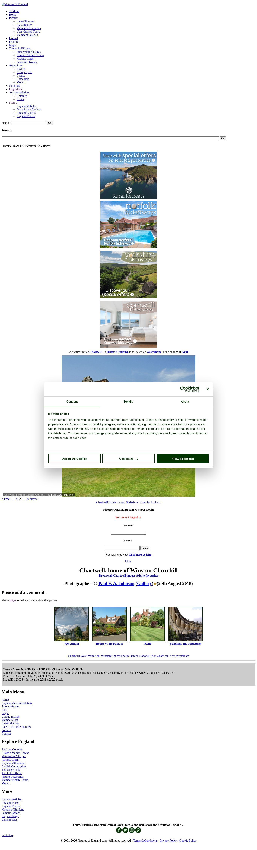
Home (12, 14)
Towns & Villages (19, 48)
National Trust (147, 655)
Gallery (144, 583)
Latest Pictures (25, 21)
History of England (13, 809)
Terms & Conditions (145, 840)
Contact (6, 733)
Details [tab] (128, 401)
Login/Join (15, 89)
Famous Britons (11, 812)
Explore (13, 41)
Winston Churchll (111, 655)
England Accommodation (17, 703)
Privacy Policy (168, 840)
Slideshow (132, 502)
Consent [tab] (72, 401)
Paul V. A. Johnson (61, 494)
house (126, 655)
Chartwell (74, 655)
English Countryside (14, 766)
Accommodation (19, 92)
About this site (10, 706)
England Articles (26, 106)
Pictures (13, 18)
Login (5, 713)
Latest (121, 502)
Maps (12, 45)
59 (27, 499)
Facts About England (29, 109)
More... (21, 82)
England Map (10, 819)
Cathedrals (23, 79)
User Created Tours (28, 31)
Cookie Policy (187, 840)
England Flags (10, 816)
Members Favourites (29, 28)
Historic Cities (25, 58)
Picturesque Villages (29, 51)
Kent (97, 655)
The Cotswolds (11, 769)
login (13, 600)
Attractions (15, 65)
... (13, 499)
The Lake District (12, 773)
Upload (13, 38)
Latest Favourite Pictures (16, 726)
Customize (126, 458)
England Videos (26, 112)
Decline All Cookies (74, 458)
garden (134, 655)
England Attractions (13, 763)
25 (16, 499)
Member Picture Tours (15, 780)
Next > (34, 499)
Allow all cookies (183, 458)
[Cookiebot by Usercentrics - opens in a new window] (183, 389)
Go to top (7, 835)
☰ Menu (14, 11)
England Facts (10, 802)
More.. (13, 102)
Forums (6, 730)
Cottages (22, 95)
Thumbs (145, 502)
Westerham (87, 655)
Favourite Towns (27, 62)
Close (128, 561)
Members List (10, 720)
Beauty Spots (24, 72)
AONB (21, 68)
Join (4, 709)
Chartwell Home (106, 502)
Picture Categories (12, 776)
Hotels (20, 99)
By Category (24, 24)
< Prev (5, 499)
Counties (14, 85)
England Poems (26, 116)
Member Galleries (27, 34)
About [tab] (185, 401)
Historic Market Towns (30, 55)
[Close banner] (207, 389)
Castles (21, 75)
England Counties (12, 749)
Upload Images (11, 716)
